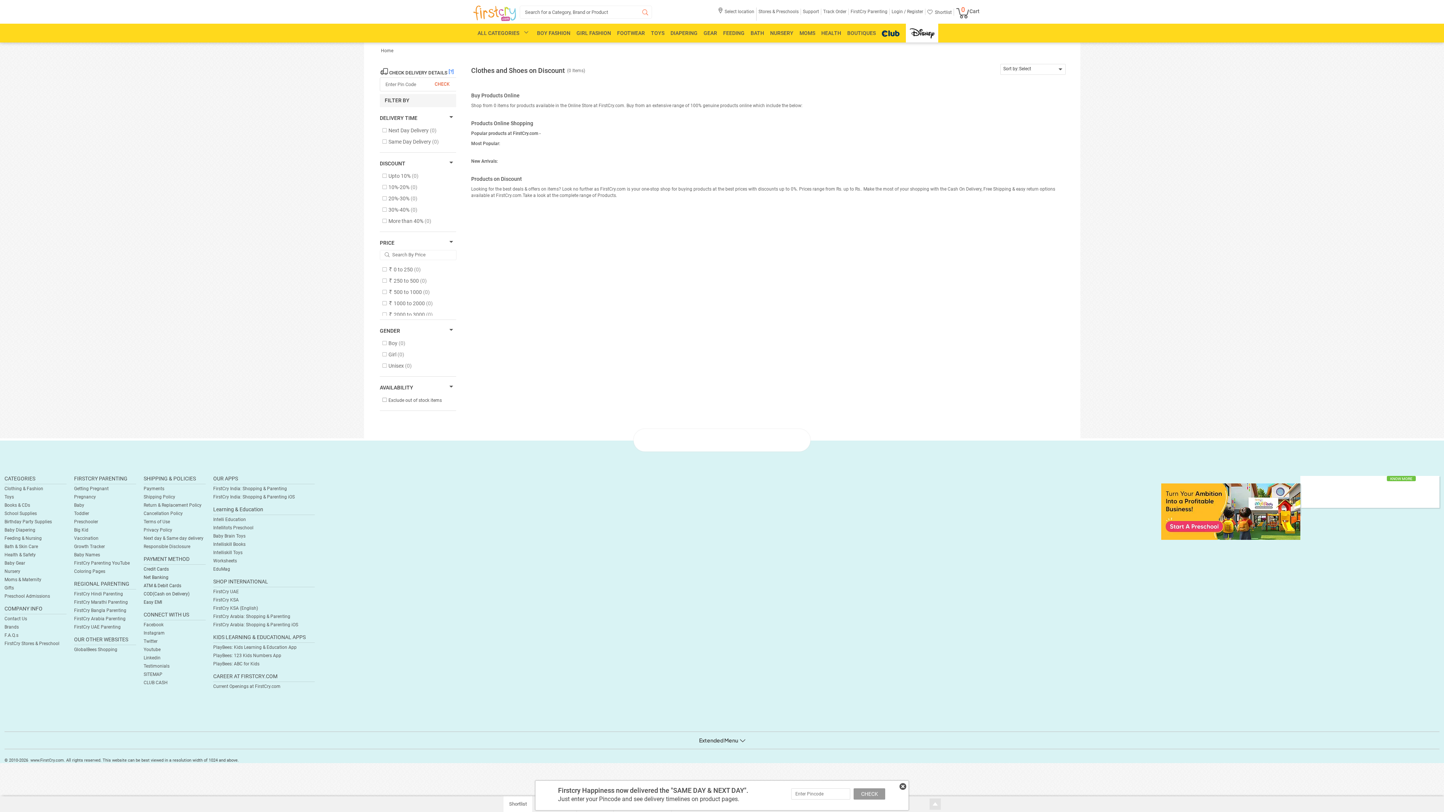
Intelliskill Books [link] (229, 544)
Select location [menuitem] (739, 11)
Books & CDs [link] (17, 505)
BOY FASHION (553, 33)
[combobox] (1033, 69)
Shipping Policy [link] (159, 497)
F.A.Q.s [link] (11, 635)
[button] (736, 14)
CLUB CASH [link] (156, 682)
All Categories (498, 33)
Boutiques (861, 33)
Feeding (734, 33)
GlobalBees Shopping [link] (95, 649)
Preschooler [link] (86, 521)
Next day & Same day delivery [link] (173, 538)
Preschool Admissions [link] (27, 596)
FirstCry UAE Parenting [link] (97, 627)
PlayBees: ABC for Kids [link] (236, 664)
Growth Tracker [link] (89, 546)
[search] (586, 12)
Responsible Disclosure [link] (167, 546)
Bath (757, 33)
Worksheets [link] (225, 561)
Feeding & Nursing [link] (23, 538)
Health (831, 33)
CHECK (869, 794)
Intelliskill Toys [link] (228, 552)
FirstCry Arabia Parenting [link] (100, 618)
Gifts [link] (9, 588)
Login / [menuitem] (899, 11)
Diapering (684, 33)
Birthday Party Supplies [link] (28, 521)
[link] (1230, 511)
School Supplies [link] (21, 513)
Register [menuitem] (914, 11)
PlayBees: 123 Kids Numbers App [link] (247, 655)
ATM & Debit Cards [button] (162, 585)
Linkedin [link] (152, 658)
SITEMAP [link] (153, 674)
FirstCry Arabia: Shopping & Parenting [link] (251, 616)
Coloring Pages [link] (89, 571)
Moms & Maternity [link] (23, 579)
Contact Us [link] (16, 618)
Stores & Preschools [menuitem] (778, 11)
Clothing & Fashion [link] (24, 488)
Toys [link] (9, 497)
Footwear (631, 33)
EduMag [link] (221, 569)
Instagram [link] (154, 633)
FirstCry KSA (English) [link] (235, 608)
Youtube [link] (152, 649)
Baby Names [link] (87, 554)
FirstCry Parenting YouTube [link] (102, 563)
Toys (657, 33)
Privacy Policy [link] (158, 530)
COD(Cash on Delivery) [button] (167, 594)
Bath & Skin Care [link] (21, 546)
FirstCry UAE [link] (226, 591)
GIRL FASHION (593, 33)
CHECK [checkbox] (442, 84)
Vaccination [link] (86, 538)
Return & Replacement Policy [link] (173, 505)
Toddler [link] (81, 513)
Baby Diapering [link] (20, 530)
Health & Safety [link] (20, 554)
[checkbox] (414, 131)
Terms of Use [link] (157, 521)
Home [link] (387, 50)
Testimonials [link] (157, 666)
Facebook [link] (154, 624)
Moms (807, 33)
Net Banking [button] (156, 577)
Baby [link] (79, 505)
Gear (710, 33)
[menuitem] (494, 13)
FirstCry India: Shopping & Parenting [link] (250, 488)
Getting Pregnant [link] (91, 488)
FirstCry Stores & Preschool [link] (32, 643)
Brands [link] (12, 627)
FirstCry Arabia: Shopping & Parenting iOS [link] (255, 624)
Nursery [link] (12, 571)
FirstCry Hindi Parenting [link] (98, 594)
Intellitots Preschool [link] (233, 527)
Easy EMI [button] (153, 602)
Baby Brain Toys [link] (229, 536)
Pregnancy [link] (85, 497)
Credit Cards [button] (156, 569)
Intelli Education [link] (229, 519)
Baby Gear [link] (15, 563)
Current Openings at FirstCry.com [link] (247, 686)
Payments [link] (154, 488)
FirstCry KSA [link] (226, 600)
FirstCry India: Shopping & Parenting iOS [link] (254, 497)
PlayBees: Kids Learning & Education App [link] (255, 647)
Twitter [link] (151, 641)
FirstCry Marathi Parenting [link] (101, 602)
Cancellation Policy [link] (163, 513)
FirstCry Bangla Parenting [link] (100, 610)
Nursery (781, 33)
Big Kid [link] (81, 530)
